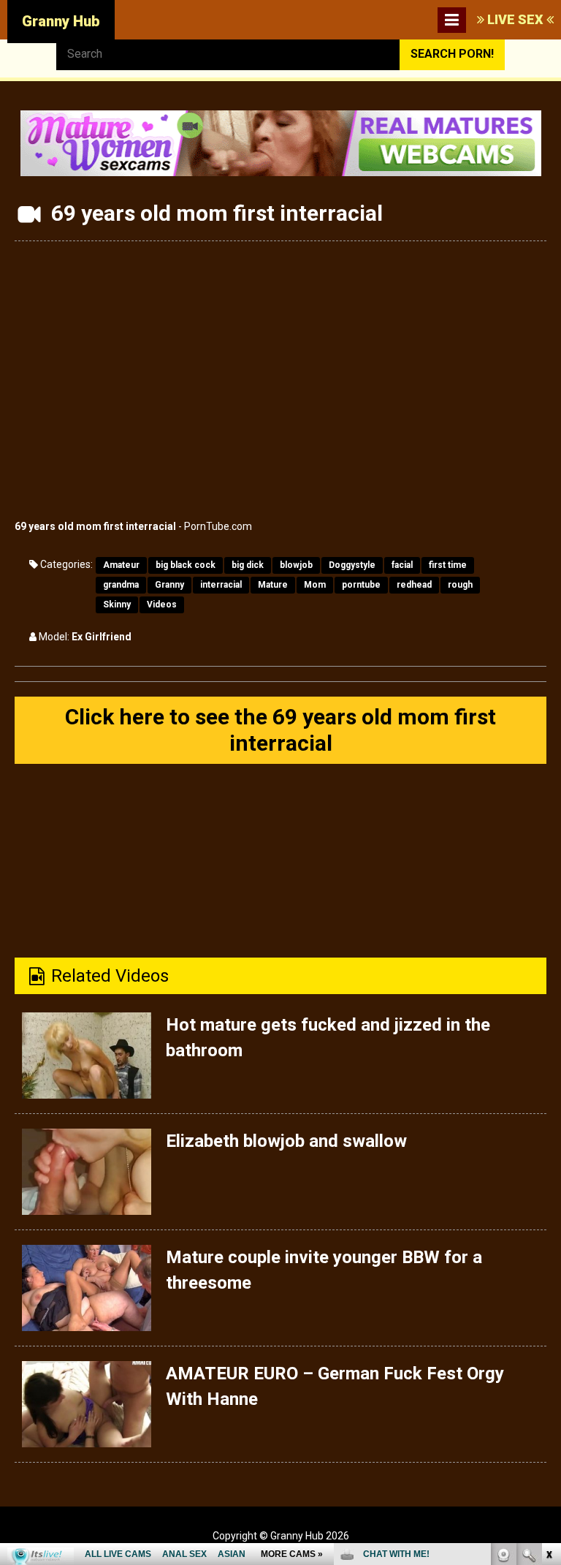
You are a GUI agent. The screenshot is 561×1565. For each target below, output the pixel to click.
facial (402, 565)
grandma (121, 585)
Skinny (117, 604)
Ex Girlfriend (101, 637)
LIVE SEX (515, 19)
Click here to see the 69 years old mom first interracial (280, 730)
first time (448, 565)
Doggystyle (352, 565)
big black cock (185, 565)
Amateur (121, 565)
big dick (248, 565)
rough (460, 585)
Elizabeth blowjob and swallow (286, 1141)
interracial (221, 585)
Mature (273, 585)
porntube (361, 585)
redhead (414, 585)
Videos (162, 604)
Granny (169, 585)
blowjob (296, 565)
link (548, 1336)
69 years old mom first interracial (95, 526)
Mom (315, 585)
